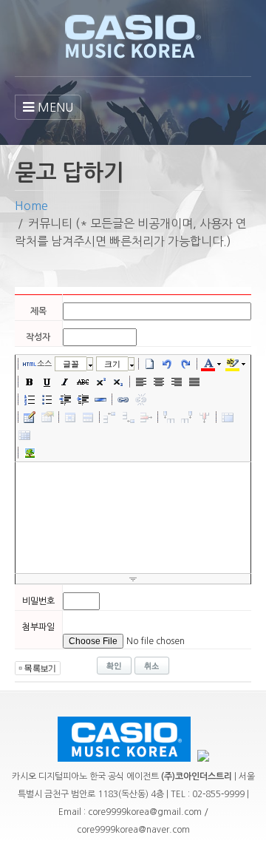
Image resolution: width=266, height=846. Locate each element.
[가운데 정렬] (158, 381)
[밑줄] (47, 381)
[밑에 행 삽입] (128, 417)
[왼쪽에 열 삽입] (169, 417)
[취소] (167, 363)
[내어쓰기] (65, 399)
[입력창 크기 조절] (133, 579)
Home (31, 206)
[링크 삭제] (141, 399)
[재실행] (185, 363)
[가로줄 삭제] (146, 417)
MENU (55, 107)
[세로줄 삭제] (204, 417)
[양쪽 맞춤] (194, 381)
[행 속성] (88, 417)
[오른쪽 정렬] (176, 381)
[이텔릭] (65, 381)
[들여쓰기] (82, 399)
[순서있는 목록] (29, 399)
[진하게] (29, 381)
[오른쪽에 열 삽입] (187, 417)
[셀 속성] (70, 417)
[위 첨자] (100, 381)
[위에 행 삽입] (110, 417)
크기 (112, 363)
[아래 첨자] (118, 381)
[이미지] (29, 452)
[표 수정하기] (47, 417)
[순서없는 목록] (47, 399)
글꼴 (71, 363)
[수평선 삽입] (100, 399)
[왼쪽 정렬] (141, 381)
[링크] (123, 399)
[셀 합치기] (227, 417)
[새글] (150, 363)
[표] (29, 417)
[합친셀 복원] (24, 434)
